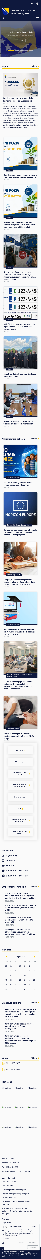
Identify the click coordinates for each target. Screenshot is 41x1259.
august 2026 (20, 957)
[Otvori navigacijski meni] (37, 18)
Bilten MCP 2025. (13, 1063)
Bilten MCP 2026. (13, 1069)
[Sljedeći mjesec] (34, 957)
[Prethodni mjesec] (6, 957)
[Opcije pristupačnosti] (37, 3)
